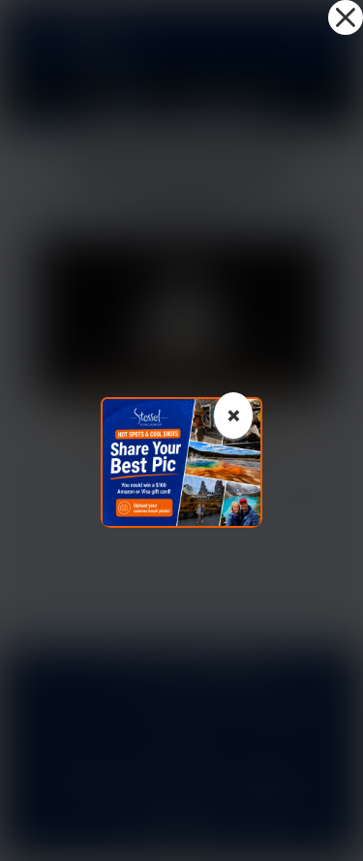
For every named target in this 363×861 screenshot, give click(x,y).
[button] (345, 17)
